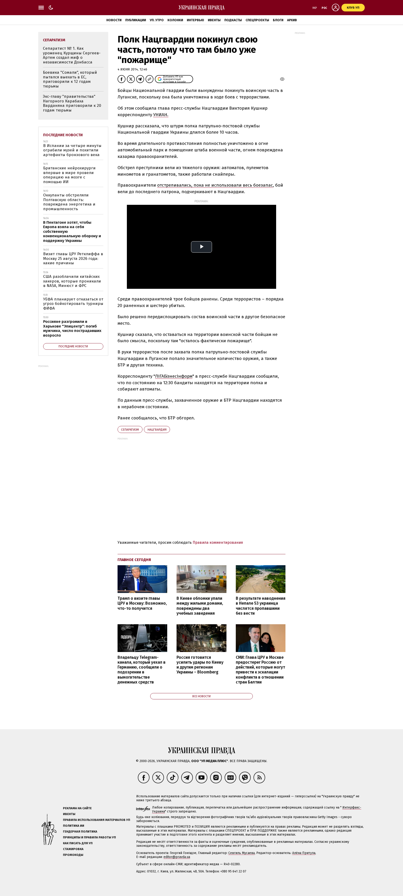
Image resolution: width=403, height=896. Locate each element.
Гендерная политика (80, 831)
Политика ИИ (73, 825)
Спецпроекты (257, 20)
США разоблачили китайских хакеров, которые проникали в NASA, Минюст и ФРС (72, 281)
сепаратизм (130, 429)
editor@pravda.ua (176, 857)
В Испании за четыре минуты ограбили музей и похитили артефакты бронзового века (72, 150)
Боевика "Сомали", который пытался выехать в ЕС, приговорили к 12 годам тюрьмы (70, 79)
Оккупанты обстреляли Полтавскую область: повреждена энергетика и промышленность (69, 202)
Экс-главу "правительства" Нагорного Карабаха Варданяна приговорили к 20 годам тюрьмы (72, 103)
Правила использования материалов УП (96, 820)
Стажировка (73, 849)
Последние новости (63, 135)
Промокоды (73, 855)
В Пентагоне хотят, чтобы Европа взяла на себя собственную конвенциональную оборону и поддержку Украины (72, 231)
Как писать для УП (78, 843)
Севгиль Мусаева (241, 853)
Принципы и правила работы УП (89, 837)
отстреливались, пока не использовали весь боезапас (215, 185)
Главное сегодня (134, 560)
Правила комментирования (218, 542)
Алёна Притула (303, 853)
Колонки (175, 20)
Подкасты (233, 20)
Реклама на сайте (77, 808)
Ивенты (214, 20)
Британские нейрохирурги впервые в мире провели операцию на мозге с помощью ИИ (69, 175)
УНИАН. (160, 114)
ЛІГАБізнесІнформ (173, 376)
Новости (114, 20)
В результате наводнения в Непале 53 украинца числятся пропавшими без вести (260, 606)
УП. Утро (157, 20)
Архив (292, 20)
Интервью (195, 20)
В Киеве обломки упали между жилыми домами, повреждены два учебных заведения (200, 606)
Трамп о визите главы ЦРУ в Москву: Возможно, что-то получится (142, 603)
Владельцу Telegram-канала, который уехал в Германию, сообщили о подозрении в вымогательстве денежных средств (142, 670)
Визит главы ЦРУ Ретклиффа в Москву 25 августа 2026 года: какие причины (73, 258)
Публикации (135, 20)
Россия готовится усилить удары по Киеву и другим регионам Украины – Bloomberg (200, 665)
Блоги (278, 20)
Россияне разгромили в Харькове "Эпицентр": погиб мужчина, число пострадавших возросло (72, 328)
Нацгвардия (157, 429)
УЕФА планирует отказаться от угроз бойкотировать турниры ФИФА (73, 304)
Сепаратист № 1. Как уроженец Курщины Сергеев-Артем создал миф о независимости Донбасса (72, 55)
